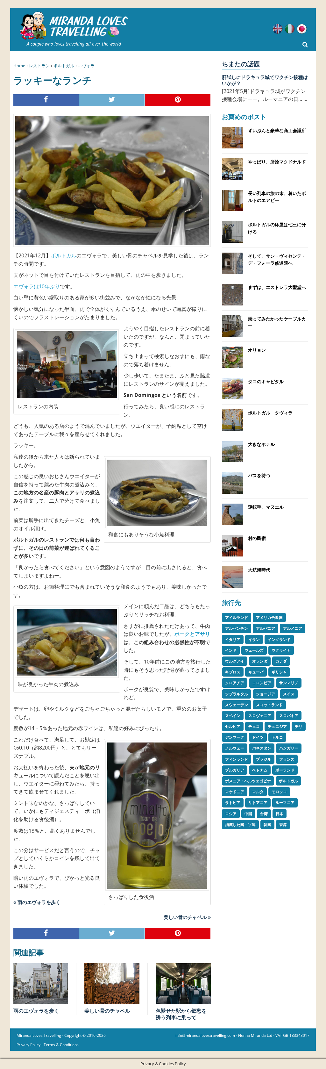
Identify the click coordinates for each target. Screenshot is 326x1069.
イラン (254, 639)
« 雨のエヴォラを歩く (36, 902)
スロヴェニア (259, 715)
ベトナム (259, 770)
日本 (279, 813)
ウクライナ (281, 650)
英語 (278, 29)
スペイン (232, 715)
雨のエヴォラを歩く (36, 1010)
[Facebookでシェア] (46, 100)
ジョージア (265, 694)
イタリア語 (290, 29)
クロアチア (234, 682)
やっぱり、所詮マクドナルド (277, 162)
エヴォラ (86, 65)
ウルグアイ (234, 661)
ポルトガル (63, 65)
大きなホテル (261, 444)
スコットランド (269, 704)
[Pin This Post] (178, 100)
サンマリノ (288, 682)
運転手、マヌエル (266, 507)
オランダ (259, 661)
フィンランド (236, 759)
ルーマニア (284, 802)
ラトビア (232, 802)
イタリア (232, 639)
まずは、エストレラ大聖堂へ (277, 287)
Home (19, 65)
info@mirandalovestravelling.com (205, 1035)
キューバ (256, 672)
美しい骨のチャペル (107, 1010)
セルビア (232, 726)
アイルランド (236, 617)
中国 (248, 813)
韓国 (267, 824)
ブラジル (263, 759)
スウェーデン (236, 704)
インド (231, 650)
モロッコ (279, 791)
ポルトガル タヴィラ (270, 413)
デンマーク (234, 737)
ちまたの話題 (241, 64)
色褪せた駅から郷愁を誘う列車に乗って (181, 1014)
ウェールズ (254, 650)
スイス (288, 694)
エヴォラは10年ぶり (36, 286)
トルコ (277, 737)
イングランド (279, 639)
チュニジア (277, 726)
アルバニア (265, 628)
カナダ (281, 661)
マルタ (258, 791)
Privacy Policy (28, 1044)
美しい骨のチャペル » (187, 917)
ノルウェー (234, 748)
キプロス (232, 672)
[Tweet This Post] (112, 100)
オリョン (257, 350)
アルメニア (292, 628)
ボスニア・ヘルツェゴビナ (248, 781)
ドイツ (258, 737)
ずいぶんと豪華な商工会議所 (277, 130)
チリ (298, 726)
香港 (283, 824)
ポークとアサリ (192, 633)
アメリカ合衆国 (269, 617)
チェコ (254, 726)
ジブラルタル (236, 694)
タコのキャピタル (266, 381)
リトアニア (257, 802)
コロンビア (261, 682)
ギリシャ (279, 672)
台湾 (264, 813)
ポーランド (284, 770)
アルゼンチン (236, 628)
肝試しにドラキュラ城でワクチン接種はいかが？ (265, 80)
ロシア (231, 813)
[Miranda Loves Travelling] (74, 25)
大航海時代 (259, 570)
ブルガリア (234, 770)
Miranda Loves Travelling (39, 1035)
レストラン (39, 65)
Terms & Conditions (61, 1044)
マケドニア (234, 791)
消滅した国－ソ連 (240, 824)
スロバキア (288, 715)
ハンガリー (288, 748)
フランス (286, 759)
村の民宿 (257, 538)
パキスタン (261, 748)
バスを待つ (259, 475)
